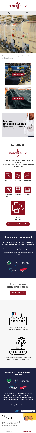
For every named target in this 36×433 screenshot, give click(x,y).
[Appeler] (9, 13)
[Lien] (18, 176)
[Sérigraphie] (8, 176)
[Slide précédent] (4, 125)
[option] (18, 125)
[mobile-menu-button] (27, 13)
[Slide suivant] (32, 125)
